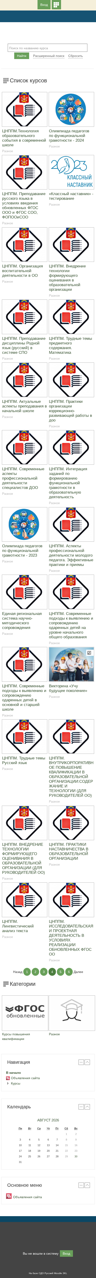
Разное (7, 151)
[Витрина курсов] (56, 4)
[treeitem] (48, 1072)
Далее (78, 972)
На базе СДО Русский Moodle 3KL (48, 1273)
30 (76, 1156)
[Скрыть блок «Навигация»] (81, 1062)
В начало (13, 1072)
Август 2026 (48, 1120)
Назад (17, 972)
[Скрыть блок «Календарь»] (81, 1106)
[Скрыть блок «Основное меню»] (81, 1185)
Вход (44, 5)
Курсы (15, 1083)
